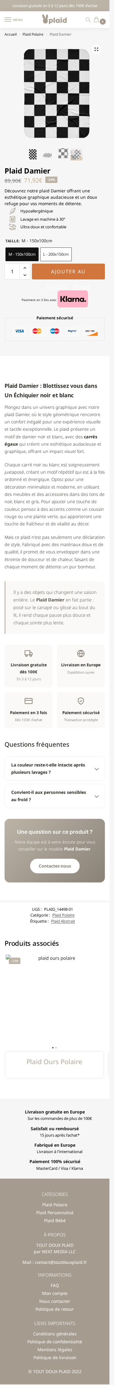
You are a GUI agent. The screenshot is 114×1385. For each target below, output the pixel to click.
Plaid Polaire (32, 34)
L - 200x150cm (56, 254)
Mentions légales (54, 1349)
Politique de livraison (54, 1357)
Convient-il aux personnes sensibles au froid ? (48, 795)
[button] (98, 20)
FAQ (55, 1285)
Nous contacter (54, 1301)
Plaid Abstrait (63, 921)
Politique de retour (55, 1309)
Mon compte (54, 1293)
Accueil (11, 34)
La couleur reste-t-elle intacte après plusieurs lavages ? (48, 768)
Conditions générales (55, 1334)
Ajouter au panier (68, 273)
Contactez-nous (55, 866)
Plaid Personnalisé (55, 1212)
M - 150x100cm (22, 254)
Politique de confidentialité (54, 1342)
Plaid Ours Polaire (54, 1061)
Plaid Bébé (55, 1220)
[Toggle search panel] (88, 19)
